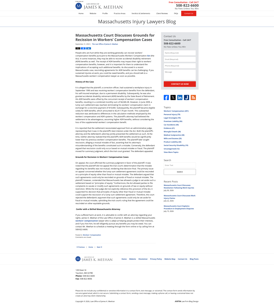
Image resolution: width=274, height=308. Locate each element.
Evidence (169, 128)
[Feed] (193, 97)
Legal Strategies (172, 118)
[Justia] (186, 97)
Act (148, 55)
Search (180, 172)
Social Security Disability (176, 145)
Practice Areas (119, 13)
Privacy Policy (156, 259)
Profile (105, 13)
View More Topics (171, 152)
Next (99, 246)
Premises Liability (173, 121)
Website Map (169, 259)
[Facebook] (166, 97)
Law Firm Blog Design (187, 301)
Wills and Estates (173, 138)
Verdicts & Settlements (141, 13)
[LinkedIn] (179, 97)
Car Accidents (171, 125)
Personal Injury (172, 114)
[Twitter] (173, 97)
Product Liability (172, 142)
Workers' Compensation (92, 235)
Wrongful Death (172, 131)
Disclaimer (143, 259)
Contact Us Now (180, 84)
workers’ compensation (86, 220)
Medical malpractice (174, 135)
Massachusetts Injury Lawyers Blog (99, 5)
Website (93, 13)
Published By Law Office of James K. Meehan (184, 5)
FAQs (176, 13)
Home (81, 13)
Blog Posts (194, 259)
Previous (81, 246)
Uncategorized (171, 149)
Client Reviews (162, 13)
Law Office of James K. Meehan (102, 301)
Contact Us (188, 13)
